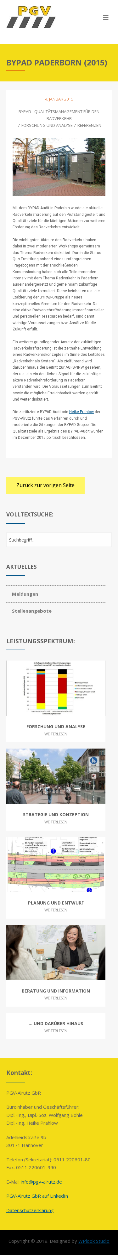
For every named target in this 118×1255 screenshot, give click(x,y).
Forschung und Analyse (47, 125)
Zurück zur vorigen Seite (45, 485)
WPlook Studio (94, 1241)
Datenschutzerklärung (30, 1210)
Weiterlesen (55, 734)
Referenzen (89, 125)
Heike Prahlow (81, 412)
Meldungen (25, 594)
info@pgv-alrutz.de (41, 1182)
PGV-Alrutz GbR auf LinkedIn (37, 1196)
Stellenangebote (32, 611)
